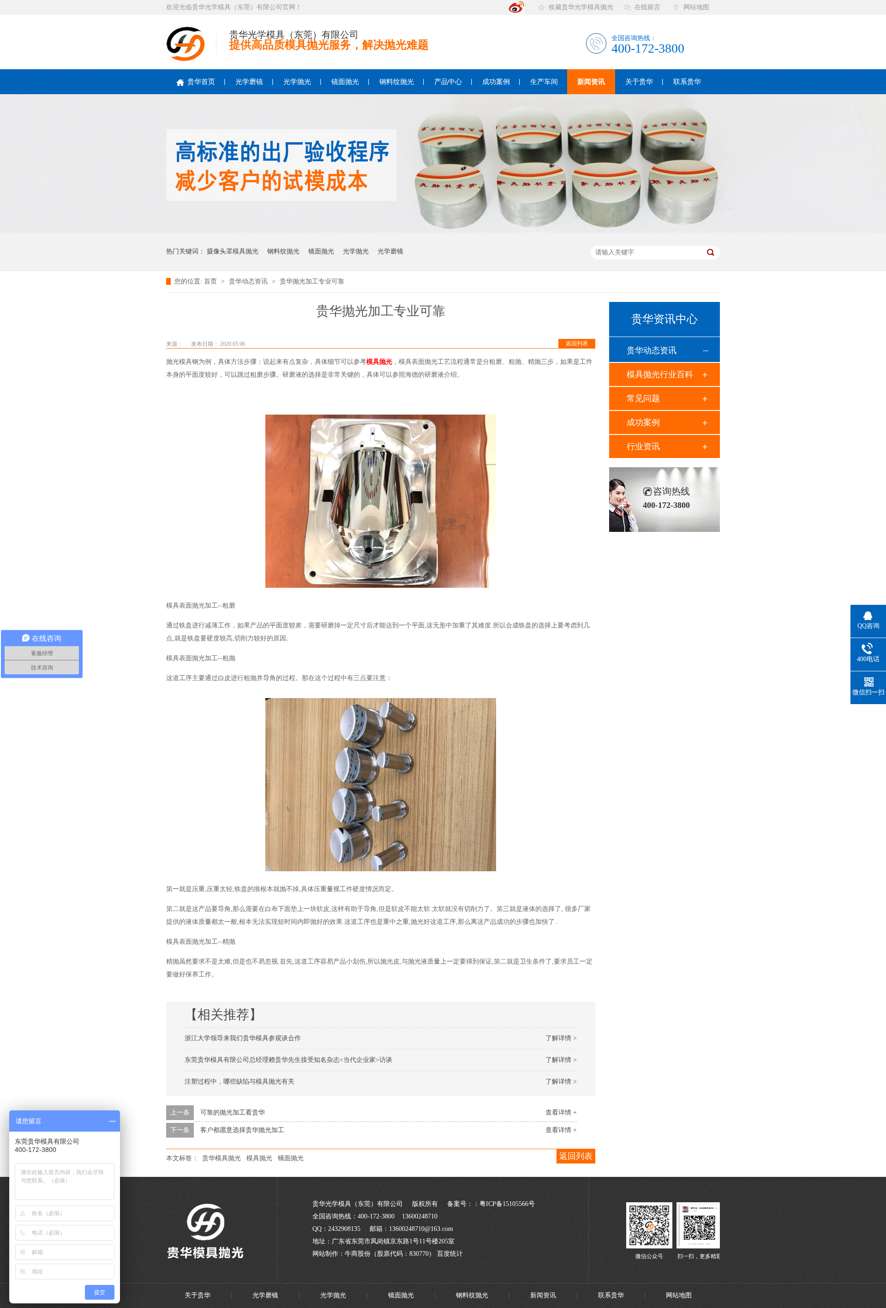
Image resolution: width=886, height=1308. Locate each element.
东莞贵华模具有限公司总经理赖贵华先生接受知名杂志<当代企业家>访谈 (288, 1059)
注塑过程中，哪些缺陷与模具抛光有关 (239, 1081)
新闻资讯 (591, 81)
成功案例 (496, 81)
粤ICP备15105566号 (507, 1203)
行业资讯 (643, 446)
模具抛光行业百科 (660, 374)
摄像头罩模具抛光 (232, 251)
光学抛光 (297, 81)
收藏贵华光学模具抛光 (581, 7)
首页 (211, 281)
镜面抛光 (345, 81)
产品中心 (448, 81)
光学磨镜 (249, 81)
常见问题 (643, 398)
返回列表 (577, 343)
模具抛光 (379, 361)
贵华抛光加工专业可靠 (312, 281)
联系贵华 (687, 81)
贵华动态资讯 (249, 281)
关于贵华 (639, 81)
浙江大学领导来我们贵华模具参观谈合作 (243, 1038)
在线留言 (647, 7)
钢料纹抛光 (396, 81)
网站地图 (696, 7)
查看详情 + (561, 1112)
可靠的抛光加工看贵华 (232, 1112)
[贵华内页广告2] (443, 230)
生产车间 (544, 81)
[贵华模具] (649, 1246)
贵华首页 (200, 81)
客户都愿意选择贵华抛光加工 (242, 1130)
